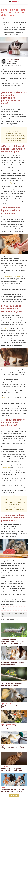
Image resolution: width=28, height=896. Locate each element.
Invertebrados (5, 682)
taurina (7, 328)
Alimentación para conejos (8, 724)
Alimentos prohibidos (7, 703)
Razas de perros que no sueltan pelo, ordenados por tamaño (12, 790)
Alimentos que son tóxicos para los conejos (12, 727)
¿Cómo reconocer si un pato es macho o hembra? (12, 748)
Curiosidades (4, 661)
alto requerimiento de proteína (12, 276)
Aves (2, 745)
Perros (3, 787)
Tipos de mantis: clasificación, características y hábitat (12, 685)
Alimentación (4, 6)
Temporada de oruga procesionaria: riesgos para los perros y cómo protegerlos (12, 641)
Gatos (10, 6)
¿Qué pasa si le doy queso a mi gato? (12, 706)
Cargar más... (14, 795)
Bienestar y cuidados (7, 638)
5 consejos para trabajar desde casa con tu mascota (12, 663)
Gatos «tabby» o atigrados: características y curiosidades (12, 769)
